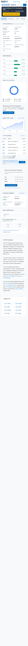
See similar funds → (7, 232)
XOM (4, 153)
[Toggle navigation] (26, 1)
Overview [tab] (4, 18)
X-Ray (14, 1)
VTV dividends (6, 278)
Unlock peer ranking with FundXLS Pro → (11, 230)
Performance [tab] (11, 18)
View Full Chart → (21, 118)
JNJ (3, 150)
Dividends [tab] (23, 18)
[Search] (24, 5)
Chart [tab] (17, 18)
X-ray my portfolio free (11, 14)
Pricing (18, 1)
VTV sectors (18, 276)
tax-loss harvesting (18, 288)
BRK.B (4, 147)
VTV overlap (8, 283)
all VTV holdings (10, 276)
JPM (4, 144)
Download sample (19, 11)
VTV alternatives (10, 287)
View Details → (22, 193)
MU (3, 141)
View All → (23, 135)
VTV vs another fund (10, 285)
